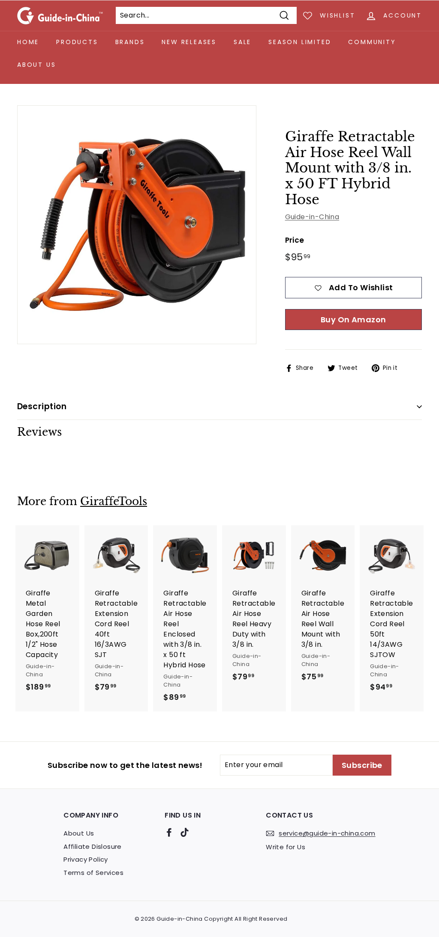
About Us (78, 833)
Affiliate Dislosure (92, 846)
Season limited (299, 42)
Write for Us (285, 846)
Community (372, 42)
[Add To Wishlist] (74, 549)
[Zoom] (137, 225)
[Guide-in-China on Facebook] (169, 832)
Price (294, 240)
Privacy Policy (85, 859)
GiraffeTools (113, 501)
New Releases (189, 42)
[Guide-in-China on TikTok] (184, 832)
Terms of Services (93, 872)
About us (36, 64)
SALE (242, 42)
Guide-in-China (312, 217)
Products (77, 42)
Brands (130, 42)
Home (28, 42)
